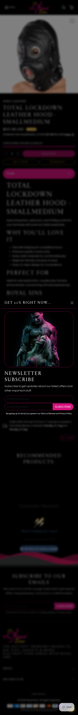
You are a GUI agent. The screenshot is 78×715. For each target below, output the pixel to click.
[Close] (72, 303)
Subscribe (63, 406)
